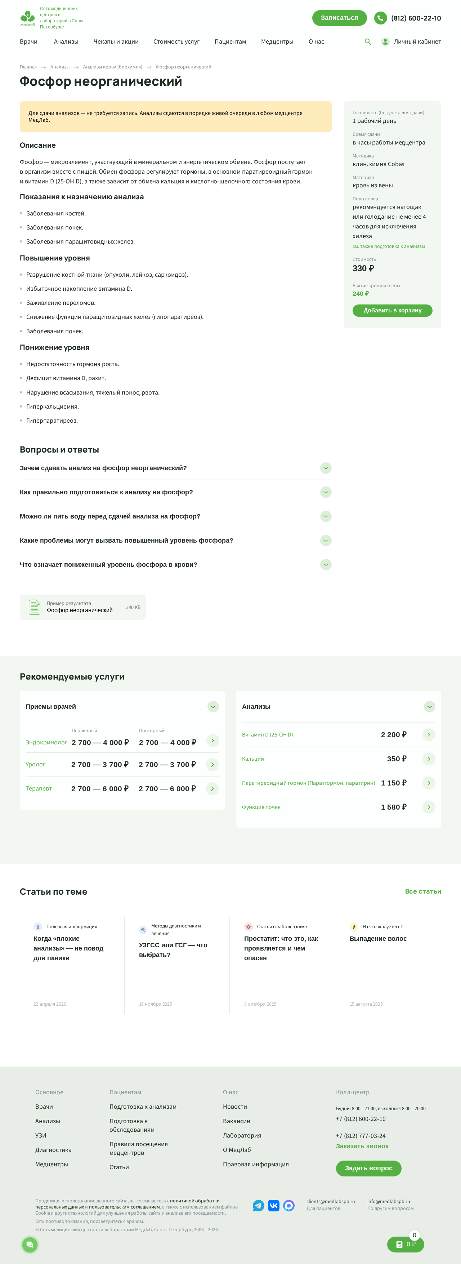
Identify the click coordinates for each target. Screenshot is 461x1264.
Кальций (253, 759)
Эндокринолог (46, 742)
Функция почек (261, 807)
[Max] (289, 1216)
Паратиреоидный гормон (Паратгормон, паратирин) (308, 783)
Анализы (66, 41)
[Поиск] (368, 41)
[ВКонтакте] (273, 1216)
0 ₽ (411, 1242)
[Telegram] (258, 1216)
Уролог (35, 764)
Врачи (28, 41)
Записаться (339, 17)
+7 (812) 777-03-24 (361, 1136)
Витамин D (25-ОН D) (267, 734)
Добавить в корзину (393, 310)
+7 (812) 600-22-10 (361, 1119)
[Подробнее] (212, 740)
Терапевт (39, 788)
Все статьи (423, 891)
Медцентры (277, 41)
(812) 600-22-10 (416, 18)
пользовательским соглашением (124, 1207)
